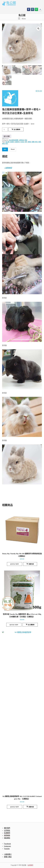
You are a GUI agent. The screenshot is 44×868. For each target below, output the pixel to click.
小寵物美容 (8, 168)
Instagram (7, 846)
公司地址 (7, 830)
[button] (38, 28)
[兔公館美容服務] (10, 98)
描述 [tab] (5, 149)
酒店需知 (7, 838)
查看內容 (31, 564)
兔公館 (22, 15)
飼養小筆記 (8, 857)
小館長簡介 (8, 854)
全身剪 (12, 141)
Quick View (14, 564)
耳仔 (6, 143)
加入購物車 (17, 129)
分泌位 (22, 141)
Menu (23, 18)
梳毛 (36, 141)
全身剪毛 (17, 141)
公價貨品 (21, 140)
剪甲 (26, 141)
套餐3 (29, 141)
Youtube (7, 848)
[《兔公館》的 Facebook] (28, 9)
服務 (33, 141)
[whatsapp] (36, 9)
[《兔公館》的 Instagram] (32, 9)
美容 (26, 140)
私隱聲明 (30, 865)
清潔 (39, 141)
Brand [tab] (13, 149)
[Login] (40, 9)
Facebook (7, 844)
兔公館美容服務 (13, 140)
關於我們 (7, 828)
